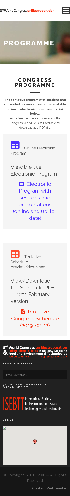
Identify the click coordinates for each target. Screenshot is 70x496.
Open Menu (66, 10)
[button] (35, 442)
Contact (49, 488)
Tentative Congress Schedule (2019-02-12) (35, 318)
